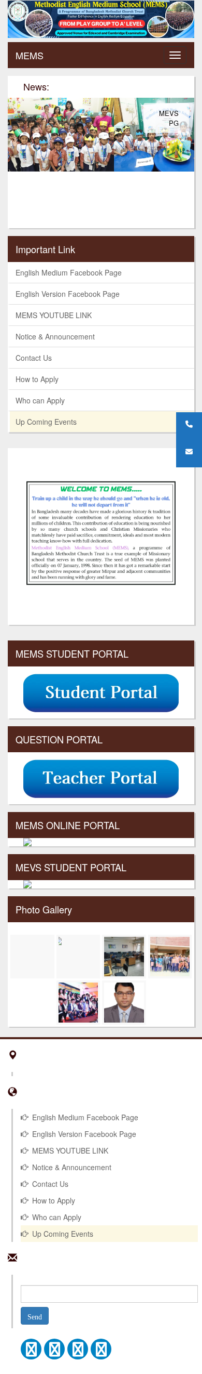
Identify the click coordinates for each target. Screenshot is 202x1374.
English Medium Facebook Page (69, 272)
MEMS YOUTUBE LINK (54, 315)
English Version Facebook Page (68, 294)
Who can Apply (40, 400)
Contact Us (34, 357)
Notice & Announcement (55, 336)
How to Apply (37, 379)
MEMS (30, 55)
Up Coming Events (46, 421)
